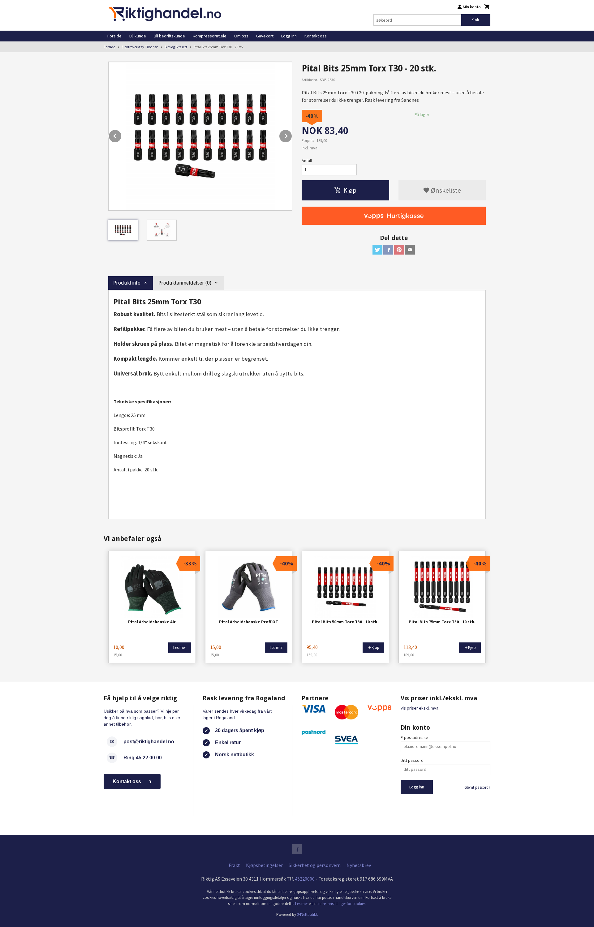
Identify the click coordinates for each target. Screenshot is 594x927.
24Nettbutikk (307, 914)
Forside (114, 36)
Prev (121, 135)
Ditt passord (412, 760)
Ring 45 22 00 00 (142, 757)
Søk (475, 20)
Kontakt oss (315, 36)
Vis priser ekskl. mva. (420, 708)
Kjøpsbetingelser (264, 865)
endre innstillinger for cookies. (341, 903)
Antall (307, 160)
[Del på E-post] (410, 250)
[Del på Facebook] (388, 250)
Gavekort (264, 36)
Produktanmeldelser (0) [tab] (184, 283)
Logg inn (289, 36)
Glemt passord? (477, 787)
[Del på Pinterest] (399, 250)
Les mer (302, 903)
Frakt (234, 865)
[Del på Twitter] (377, 250)
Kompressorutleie (209, 36)
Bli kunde (137, 36)
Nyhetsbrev (358, 865)
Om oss (241, 36)
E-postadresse (414, 737)
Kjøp (349, 190)
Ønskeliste (445, 190)
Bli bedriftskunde (169, 36)
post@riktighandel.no (148, 741)
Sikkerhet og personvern (315, 865)
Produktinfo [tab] (126, 283)
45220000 (305, 879)
